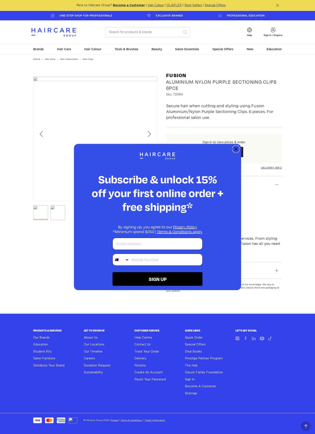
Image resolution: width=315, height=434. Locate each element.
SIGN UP (157, 279)
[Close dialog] (235, 149)
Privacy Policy (185, 227)
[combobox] (121, 259)
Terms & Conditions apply (179, 231)
